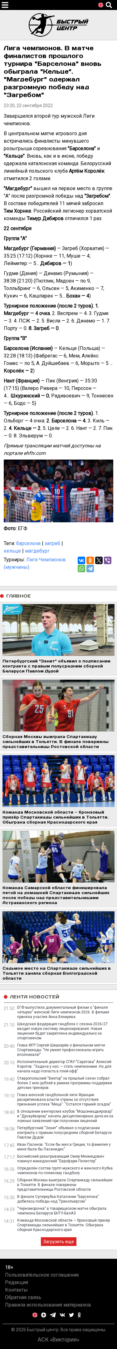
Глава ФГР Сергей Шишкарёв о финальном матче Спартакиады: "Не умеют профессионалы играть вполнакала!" (61, 1050)
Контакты (16, 1290)
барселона (28, 543)
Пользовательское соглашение (42, 1275)
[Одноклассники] (90, 560)
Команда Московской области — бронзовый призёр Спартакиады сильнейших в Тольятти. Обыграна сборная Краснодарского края (63, 1225)
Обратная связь (23, 1297)
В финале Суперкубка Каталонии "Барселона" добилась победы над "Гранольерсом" (58, 1199)
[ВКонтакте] (81, 560)
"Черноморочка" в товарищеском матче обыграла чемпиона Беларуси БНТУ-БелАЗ (61, 1210)
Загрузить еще (58, 1241)
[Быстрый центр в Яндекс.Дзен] (43, 1314)
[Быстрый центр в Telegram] (53, 1314)
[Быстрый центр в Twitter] (71, 1314)
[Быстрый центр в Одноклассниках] (79, 1314)
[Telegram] (90, 568)
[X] (99, 560)
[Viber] (107, 560)
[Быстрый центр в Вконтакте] (62, 1314)
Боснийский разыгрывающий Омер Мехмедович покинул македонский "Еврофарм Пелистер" (60, 1158)
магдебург (37, 551)
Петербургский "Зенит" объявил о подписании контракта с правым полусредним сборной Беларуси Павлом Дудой (64, 1133)
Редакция (16, 1282)
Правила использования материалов (48, 1305)
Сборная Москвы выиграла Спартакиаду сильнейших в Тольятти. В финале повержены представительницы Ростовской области (65, 1185)
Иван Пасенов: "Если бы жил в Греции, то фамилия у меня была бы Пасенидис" (64, 1146)
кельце (12, 551)
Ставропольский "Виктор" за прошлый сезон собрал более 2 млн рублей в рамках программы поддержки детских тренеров (64, 1083)
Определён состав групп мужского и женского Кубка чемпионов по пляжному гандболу (65, 1170)
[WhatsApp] (81, 568)
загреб (52, 543)
